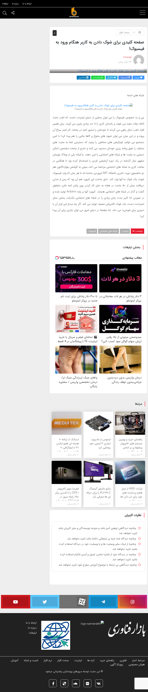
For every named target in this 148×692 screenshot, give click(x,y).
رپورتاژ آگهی (116, 664)
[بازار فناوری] (74, 12)
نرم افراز (48, 660)
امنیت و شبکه (31, 660)
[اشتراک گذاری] (12, 13)
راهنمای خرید (107, 660)
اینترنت (124, 231)
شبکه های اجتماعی (108, 231)
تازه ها (90, 660)
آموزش (14, 660)
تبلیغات (33, 633)
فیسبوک (92, 231)
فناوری (123, 660)
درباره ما (32, 628)
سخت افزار (124, 32)
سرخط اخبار (138, 660)
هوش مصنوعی (137, 664)
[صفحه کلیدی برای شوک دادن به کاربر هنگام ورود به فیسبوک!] (112, 71)
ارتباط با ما (31, 623)
